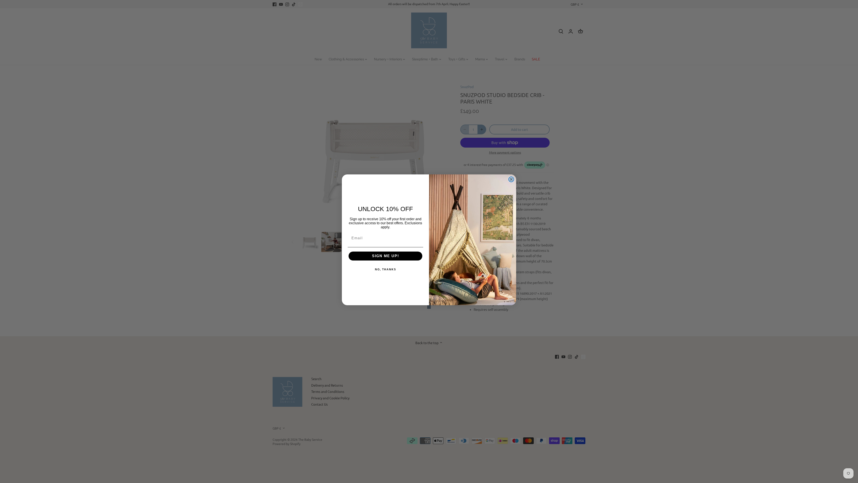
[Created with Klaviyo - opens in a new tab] (429, 307)
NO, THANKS (385, 269)
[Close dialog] (511, 179)
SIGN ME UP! (385, 256)
